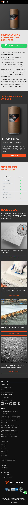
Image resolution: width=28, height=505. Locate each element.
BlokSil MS (4, 444)
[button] (26, 2)
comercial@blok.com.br (7, 392)
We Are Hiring (4, 470)
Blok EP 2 (3, 446)
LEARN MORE (14, 155)
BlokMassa (4, 453)
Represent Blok (5, 472)
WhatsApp (4, 389)
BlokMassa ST (4, 451)
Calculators (4, 465)
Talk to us (5, 381)
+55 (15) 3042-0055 (6, 387)
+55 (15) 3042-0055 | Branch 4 (8, 397)
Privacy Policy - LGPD (6, 477)
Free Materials (4, 467)
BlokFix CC (4, 455)
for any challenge (8, 460)
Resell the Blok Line (6, 474)
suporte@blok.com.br (7, 400)
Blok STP (3, 448)
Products (4, 441)
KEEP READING (14, 257)
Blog (3, 408)
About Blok (4, 463)
